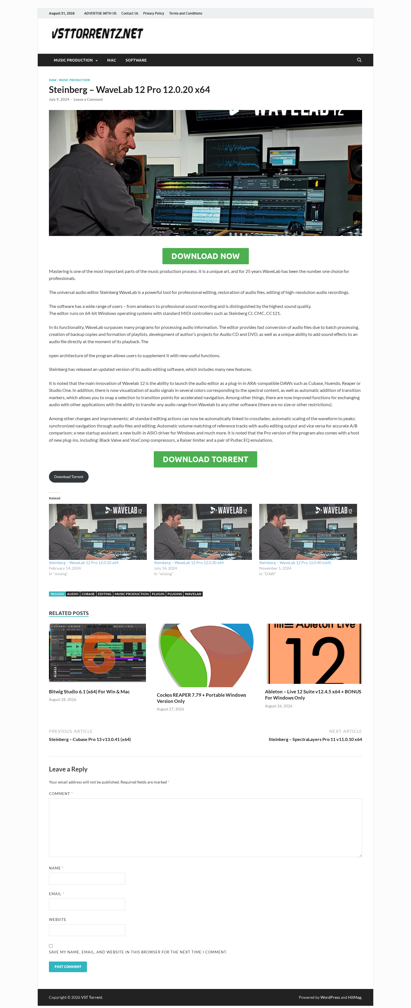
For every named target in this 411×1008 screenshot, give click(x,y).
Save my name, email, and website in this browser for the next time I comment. (138, 952)
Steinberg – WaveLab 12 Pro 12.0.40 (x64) (295, 562)
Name (56, 868)
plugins (174, 594)
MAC (111, 60)
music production (74, 80)
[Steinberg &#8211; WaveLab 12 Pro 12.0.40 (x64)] (309, 532)
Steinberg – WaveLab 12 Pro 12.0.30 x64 (189, 562)
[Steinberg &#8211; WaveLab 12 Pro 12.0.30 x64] (204, 532)
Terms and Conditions (185, 13)
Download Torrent (205, 459)
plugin (158, 594)
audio (73, 594)
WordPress (330, 997)
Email (56, 894)
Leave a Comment (88, 99)
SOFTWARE (136, 60)
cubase (88, 594)
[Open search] (359, 60)
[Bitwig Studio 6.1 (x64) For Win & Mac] (97, 655)
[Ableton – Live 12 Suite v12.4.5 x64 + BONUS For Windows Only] (313, 655)
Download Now (205, 256)
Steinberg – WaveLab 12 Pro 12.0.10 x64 (84, 562)
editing (105, 594)
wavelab (193, 594)
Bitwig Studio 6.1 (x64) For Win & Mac (89, 691)
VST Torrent (91, 997)
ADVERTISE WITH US (100, 13)
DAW (52, 80)
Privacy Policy (153, 13)
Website (58, 919)
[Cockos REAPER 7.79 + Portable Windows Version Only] (205, 657)
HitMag (354, 997)
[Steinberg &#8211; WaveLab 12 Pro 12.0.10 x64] (98, 532)
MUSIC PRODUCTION (73, 60)
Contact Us (129, 13)
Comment (61, 793)
